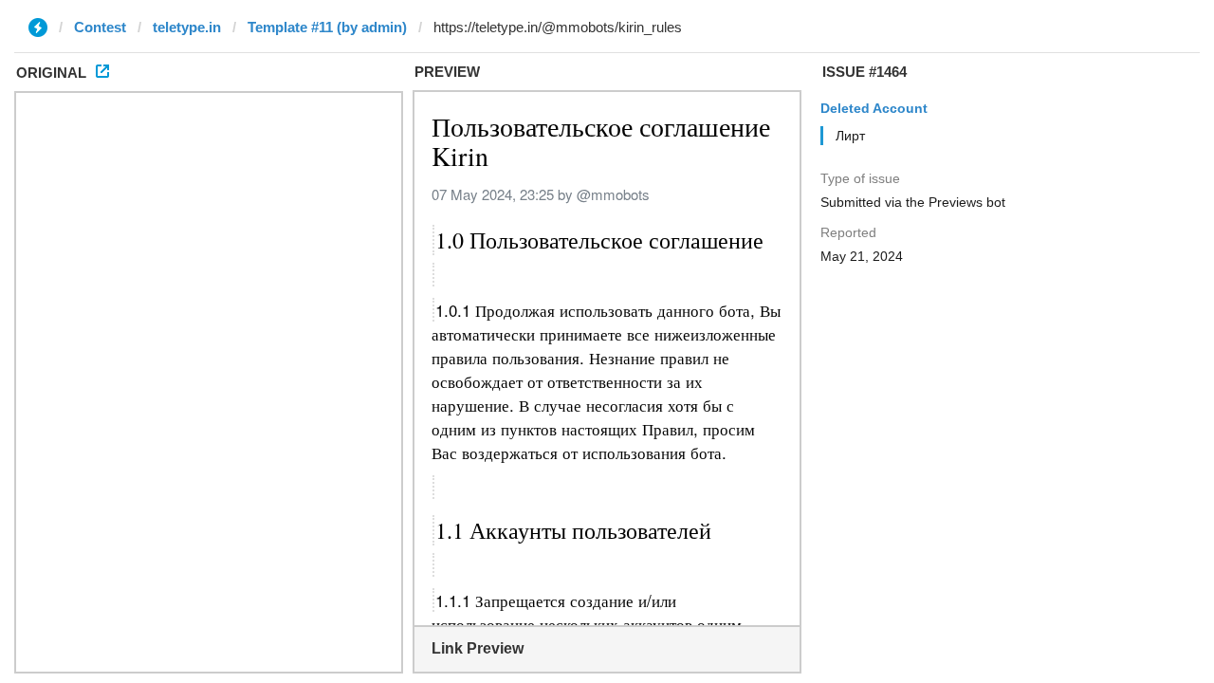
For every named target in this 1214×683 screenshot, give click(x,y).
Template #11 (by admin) (327, 27)
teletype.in (187, 27)
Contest (100, 27)
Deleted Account (874, 108)
